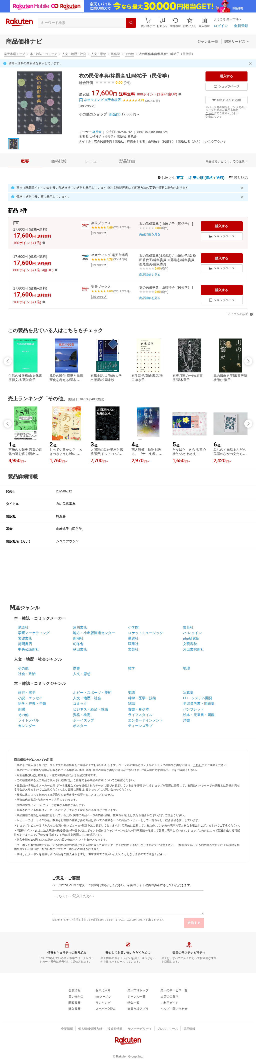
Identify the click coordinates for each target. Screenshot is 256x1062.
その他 (129, 54)
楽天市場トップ (14, 54)
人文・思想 (98, 54)
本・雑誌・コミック (43, 54)
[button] (162, 22)
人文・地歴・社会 (74, 54)
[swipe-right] (248, 361)
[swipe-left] (8, 361)
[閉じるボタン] (251, 63)
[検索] (131, 23)
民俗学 (115, 54)
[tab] (25, 161)
